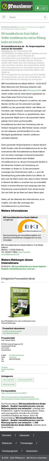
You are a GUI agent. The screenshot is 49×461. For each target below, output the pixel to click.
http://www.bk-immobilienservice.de (16, 253)
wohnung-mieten (8, 384)
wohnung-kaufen (8, 380)
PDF (2, 371)
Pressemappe (26, 443)
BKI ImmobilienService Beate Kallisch (23, 28)
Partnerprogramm (10, 451)
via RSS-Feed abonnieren (12, 331)
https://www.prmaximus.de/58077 (14, 393)
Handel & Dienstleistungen (29, 27)
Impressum (24, 435)
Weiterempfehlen (7, 369)
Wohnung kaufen (34, 90)
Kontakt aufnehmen (16, 355)
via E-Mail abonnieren (11, 333)
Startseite (6, 435)
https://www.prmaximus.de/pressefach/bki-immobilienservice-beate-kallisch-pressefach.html (20, 398)
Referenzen (7, 443)
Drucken (4, 367)
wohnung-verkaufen (25, 380)
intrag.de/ (12, 357)
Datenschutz (32, 451)
